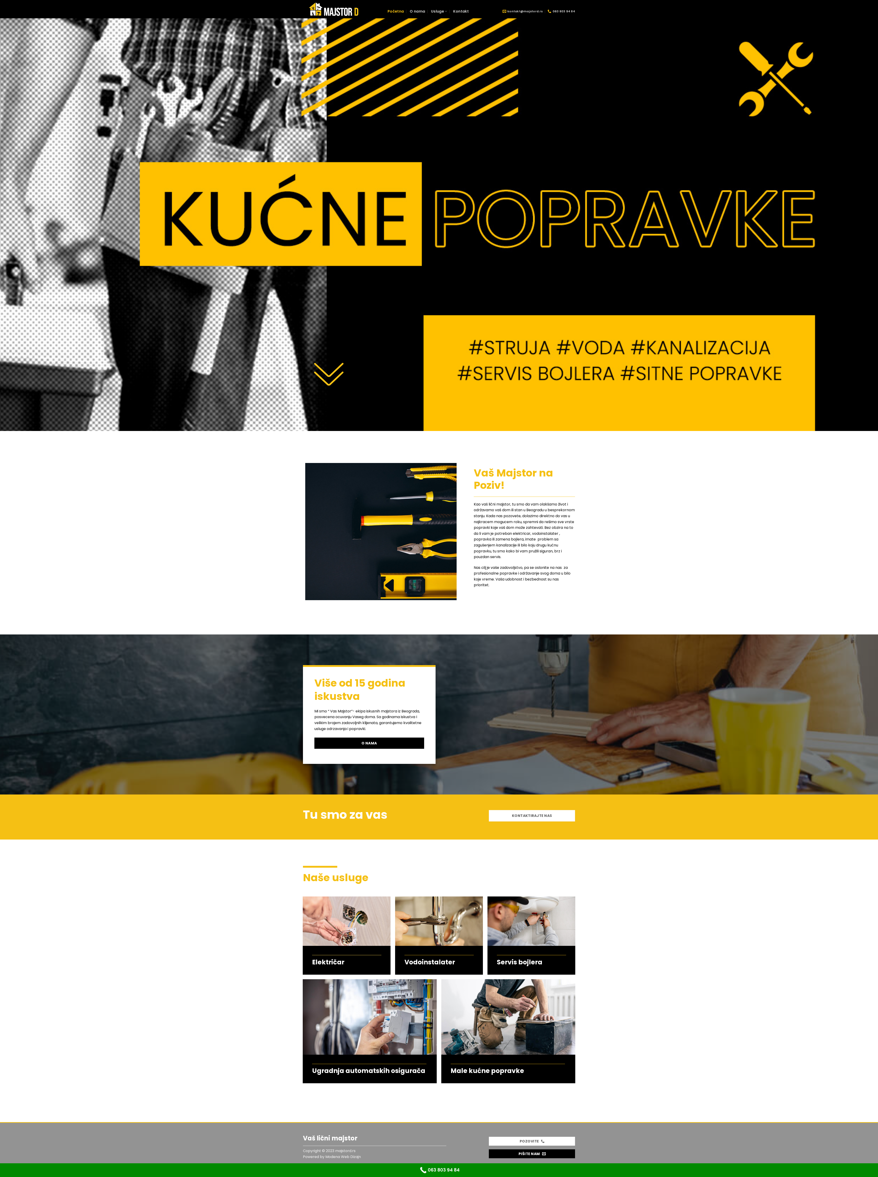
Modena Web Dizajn (343, 1156)
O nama (417, 11)
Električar (328, 962)
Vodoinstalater (429, 962)
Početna (396, 11)
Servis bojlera (519, 962)
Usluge (437, 11)
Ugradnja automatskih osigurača (368, 1071)
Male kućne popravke (487, 1071)
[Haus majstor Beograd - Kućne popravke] (342, 9)
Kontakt (461, 11)
